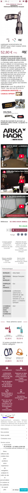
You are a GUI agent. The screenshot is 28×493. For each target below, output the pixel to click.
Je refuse (15, 490)
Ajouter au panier (20, 230)
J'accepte (24, 490)
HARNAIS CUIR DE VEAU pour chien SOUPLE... (20, 358)
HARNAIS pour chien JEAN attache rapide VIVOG (8, 359)
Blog (12, 1)
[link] (18, 234)
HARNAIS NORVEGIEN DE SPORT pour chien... (8, 337)
